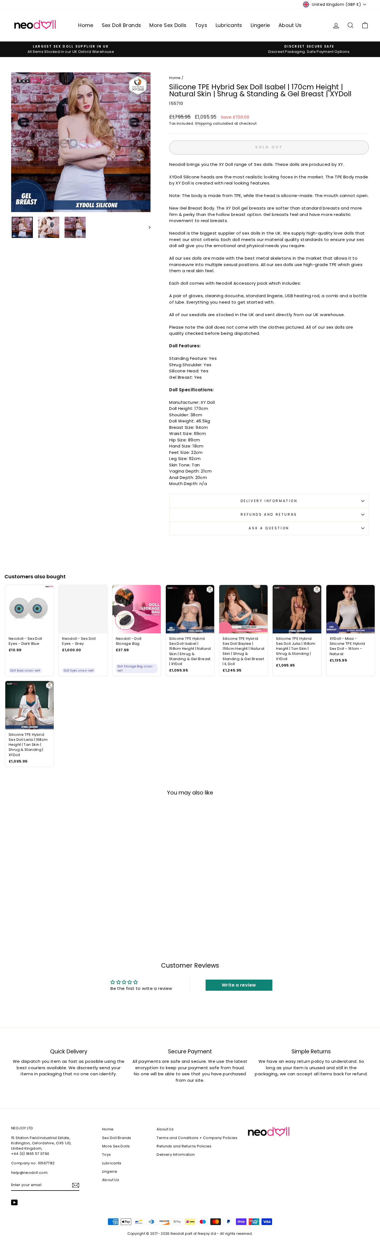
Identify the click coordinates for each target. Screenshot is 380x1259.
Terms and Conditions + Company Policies (197, 1137)
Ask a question (269, 528)
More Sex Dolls (167, 25)
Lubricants (229, 25)
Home (85, 25)
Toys (201, 25)
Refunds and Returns (269, 514)
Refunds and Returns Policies (184, 1146)
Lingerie (260, 25)
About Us (290, 25)
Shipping (203, 123)
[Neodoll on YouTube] (14, 1202)
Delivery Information (269, 500)
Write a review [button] (239, 985)
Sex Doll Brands (121, 25)
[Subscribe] (75, 1185)
